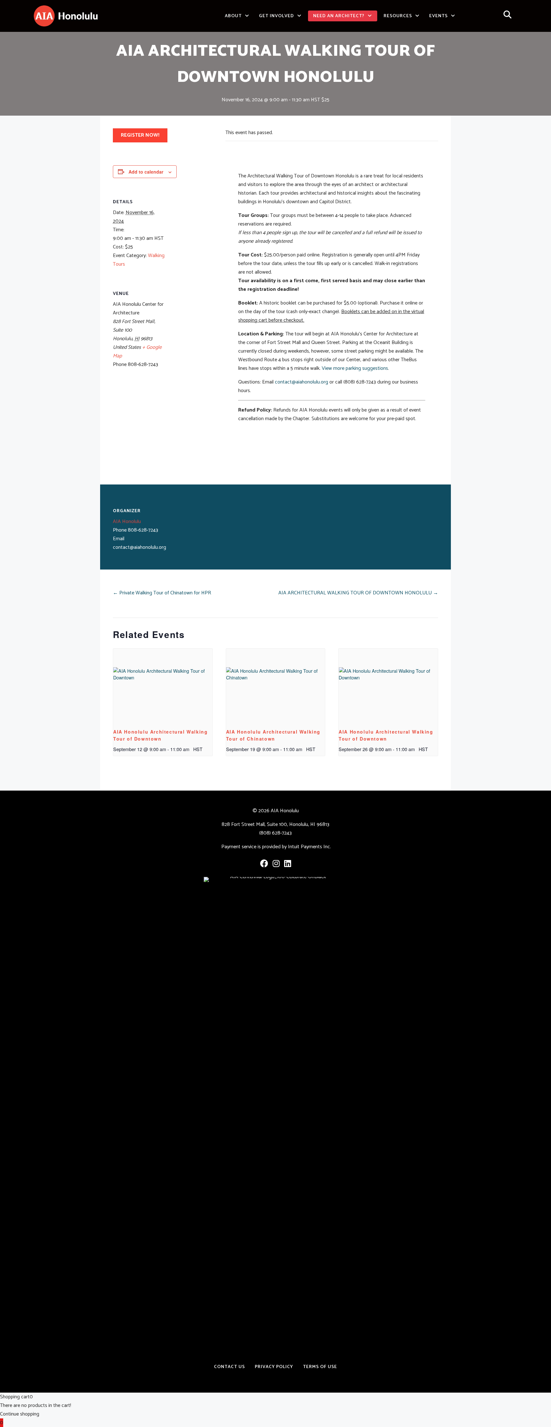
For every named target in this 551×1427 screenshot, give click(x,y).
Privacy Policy (274, 1367)
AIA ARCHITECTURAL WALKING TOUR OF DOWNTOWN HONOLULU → (358, 593)
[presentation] (162, 686)
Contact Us (229, 1367)
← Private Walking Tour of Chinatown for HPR (162, 593)
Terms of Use (320, 1367)
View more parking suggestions (355, 368)
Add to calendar (146, 172)
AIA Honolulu (127, 521)
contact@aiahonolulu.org (301, 382)
